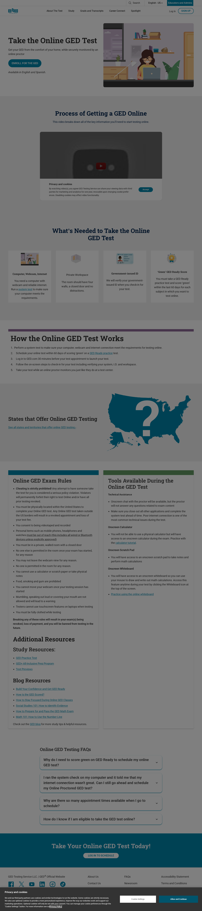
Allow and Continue (178, 899)
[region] (101, 899)
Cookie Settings (138, 899)
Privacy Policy (56, 906)
